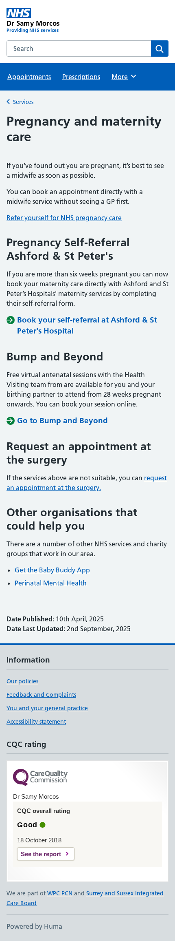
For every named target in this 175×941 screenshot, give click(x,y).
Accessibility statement (36, 721)
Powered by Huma (34, 926)
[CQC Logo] (40, 778)
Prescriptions (81, 77)
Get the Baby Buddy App (52, 570)
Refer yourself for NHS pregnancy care (64, 218)
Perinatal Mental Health (51, 583)
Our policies (22, 681)
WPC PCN (59, 893)
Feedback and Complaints (41, 694)
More (123, 77)
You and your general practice (47, 708)
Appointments (29, 77)
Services (23, 102)
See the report (41, 853)
